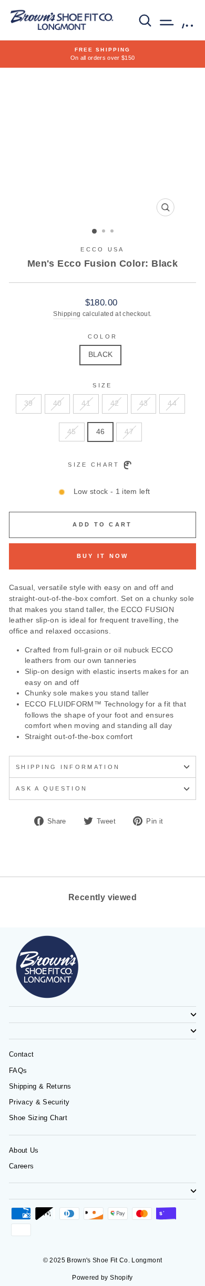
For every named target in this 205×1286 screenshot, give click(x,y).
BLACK (100, 355)
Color (103, 336)
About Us (24, 1150)
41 (85, 403)
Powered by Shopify (102, 1277)
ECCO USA (102, 249)
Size (102, 385)
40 (57, 403)
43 (143, 403)
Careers (21, 1166)
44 (172, 403)
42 (114, 403)
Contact (21, 1054)
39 (28, 403)
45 (71, 432)
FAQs (18, 1070)
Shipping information (68, 767)
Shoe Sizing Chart (38, 1118)
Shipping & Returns (40, 1086)
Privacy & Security (39, 1102)
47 (129, 432)
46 (100, 432)
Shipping (66, 313)
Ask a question (51, 788)
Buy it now (103, 556)
